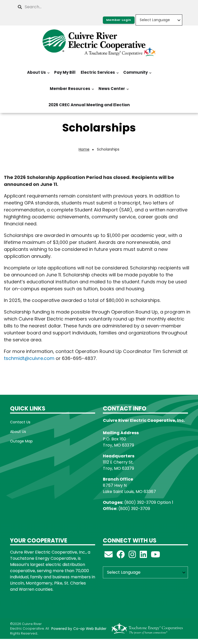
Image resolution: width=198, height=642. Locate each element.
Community (134, 75)
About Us (35, 75)
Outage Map (21, 441)
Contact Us (20, 422)
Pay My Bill (65, 72)
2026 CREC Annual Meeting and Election (89, 105)
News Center (110, 91)
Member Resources (69, 91)
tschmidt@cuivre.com (29, 358)
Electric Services (97, 75)
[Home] (99, 43)
